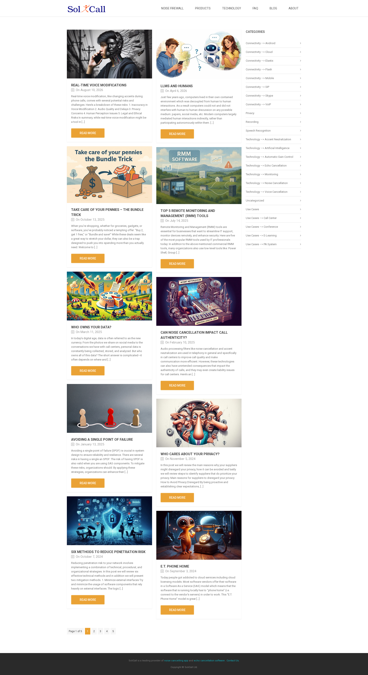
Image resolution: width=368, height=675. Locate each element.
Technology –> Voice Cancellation (267, 191)
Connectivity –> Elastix (259, 60)
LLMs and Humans (177, 86)
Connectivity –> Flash (259, 69)
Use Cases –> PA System (261, 244)
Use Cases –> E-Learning (261, 235)
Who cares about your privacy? (190, 454)
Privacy (250, 113)
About (294, 8)
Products (203, 8)
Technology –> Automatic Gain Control (269, 156)
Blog (273, 8)
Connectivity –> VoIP (258, 104)
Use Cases (252, 209)
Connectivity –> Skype (259, 95)
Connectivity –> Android (260, 43)
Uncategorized (255, 200)
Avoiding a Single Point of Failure (102, 439)
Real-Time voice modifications (98, 85)
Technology (231, 8)
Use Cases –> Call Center (261, 218)
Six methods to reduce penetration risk (108, 552)
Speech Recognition (258, 130)
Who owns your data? (91, 327)
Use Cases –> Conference (262, 226)
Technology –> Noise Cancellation (267, 183)
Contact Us (233, 660)
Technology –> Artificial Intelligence (267, 148)
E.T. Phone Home (175, 566)
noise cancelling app (176, 660)
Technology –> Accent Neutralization (268, 139)
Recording (252, 121)
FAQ (255, 8)
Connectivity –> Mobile (260, 78)
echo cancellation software (209, 660)
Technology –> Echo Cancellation (266, 165)
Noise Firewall (172, 8)
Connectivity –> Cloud (259, 52)
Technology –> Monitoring (262, 174)
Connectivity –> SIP (257, 86)
